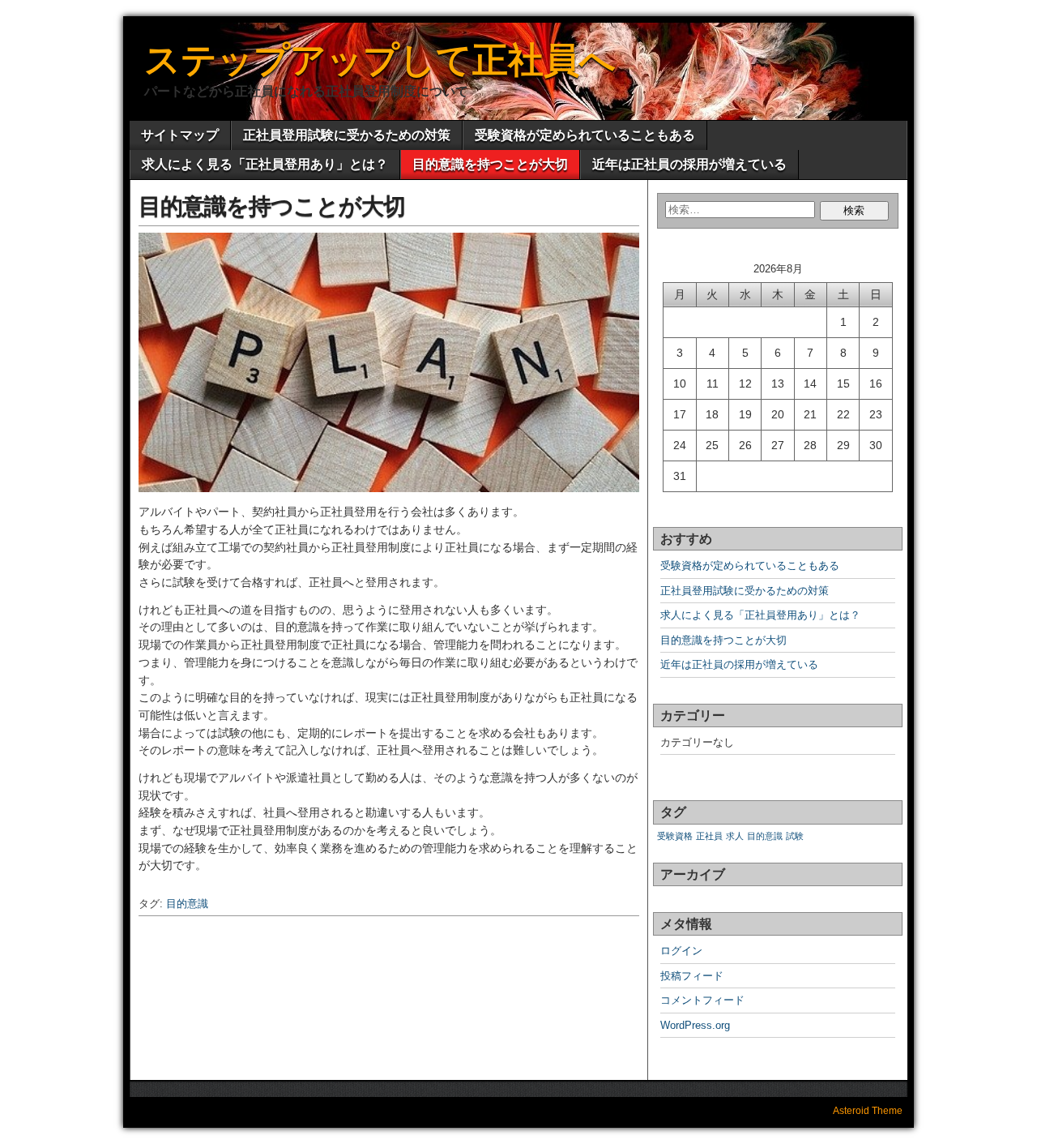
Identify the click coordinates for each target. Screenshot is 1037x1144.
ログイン (681, 951)
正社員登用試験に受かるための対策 (346, 135)
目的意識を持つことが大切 (490, 164)
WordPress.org (695, 1025)
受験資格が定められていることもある (585, 135)
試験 (795, 836)
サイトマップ (180, 135)
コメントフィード (702, 1000)
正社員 (709, 836)
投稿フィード (691, 976)
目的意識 (187, 904)
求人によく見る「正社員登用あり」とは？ (265, 164)
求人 (735, 836)
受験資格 (675, 836)
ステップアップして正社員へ (380, 59)
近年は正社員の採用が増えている (689, 164)
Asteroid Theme (868, 1110)
